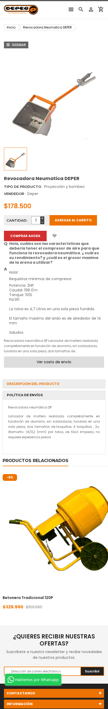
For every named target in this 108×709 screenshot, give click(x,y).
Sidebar (18, 44)
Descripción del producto (33, 384)
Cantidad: (17, 220)
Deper (32, 193)
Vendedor (14, 194)
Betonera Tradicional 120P (28, 597)
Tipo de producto (22, 187)
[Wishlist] (54, 236)
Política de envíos (25, 395)
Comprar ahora (25, 236)
